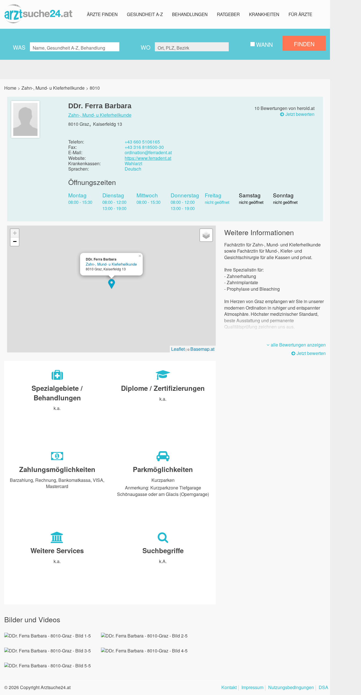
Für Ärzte (300, 14)
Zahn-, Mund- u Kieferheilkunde (53, 88)
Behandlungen (190, 14)
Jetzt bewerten (299, 114)
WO (145, 47)
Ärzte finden (102, 14)
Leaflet (178, 349)
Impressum (252, 687)
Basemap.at (202, 349)
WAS (19, 47)
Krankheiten (264, 14)
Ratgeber (228, 14)
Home (10, 88)
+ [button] (15, 233)
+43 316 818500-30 (144, 147)
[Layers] (206, 235)
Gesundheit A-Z (145, 14)
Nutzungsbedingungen (291, 687)
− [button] (15, 241)
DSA (323, 687)
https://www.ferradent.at (148, 158)
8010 (95, 88)
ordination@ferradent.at (148, 152)
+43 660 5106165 (142, 141)
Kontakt (229, 687)
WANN (264, 44)
